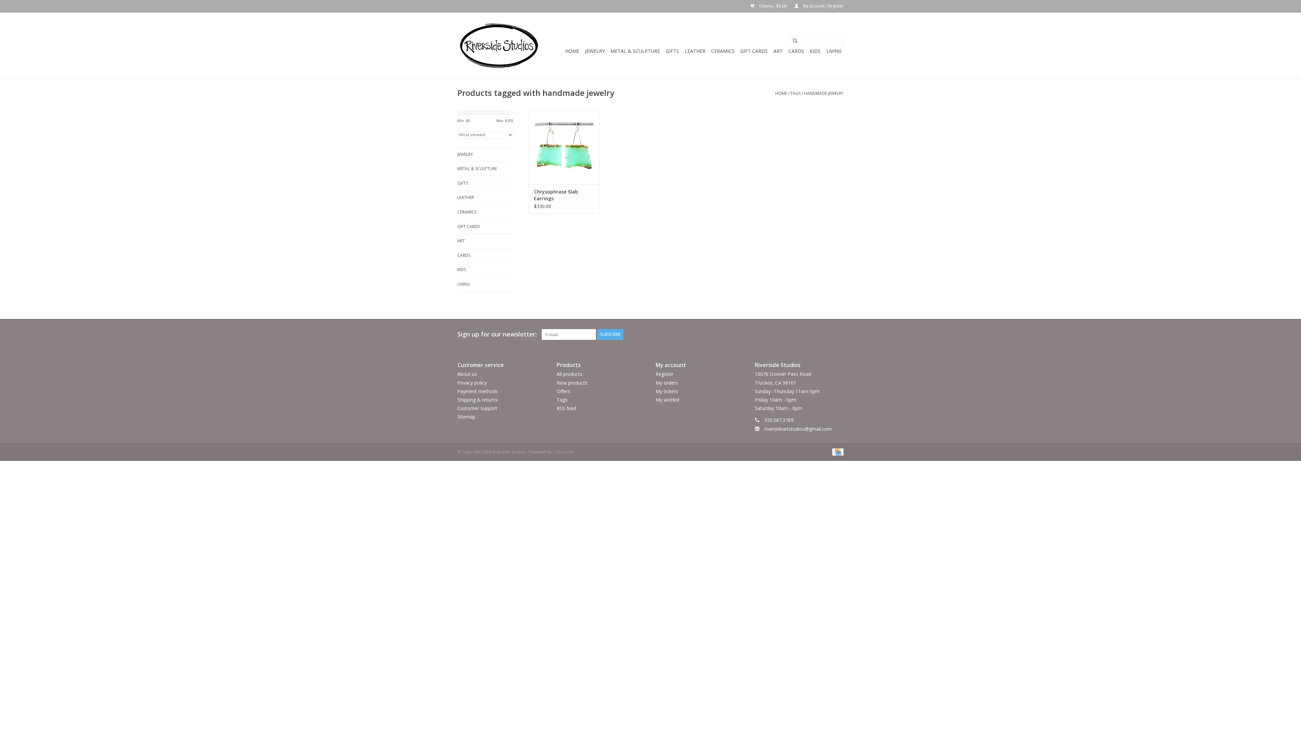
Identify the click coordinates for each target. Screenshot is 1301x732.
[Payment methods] (837, 451)
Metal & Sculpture (635, 51)
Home (572, 51)
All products (569, 374)
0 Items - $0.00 (773, 6)
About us (467, 374)
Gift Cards (754, 51)
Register (665, 374)
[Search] (792, 41)
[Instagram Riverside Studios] (838, 334)
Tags (795, 93)
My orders (667, 383)
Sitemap (466, 416)
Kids (815, 51)
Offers (563, 391)
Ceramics (723, 51)
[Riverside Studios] (498, 46)
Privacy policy (472, 383)
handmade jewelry (824, 93)
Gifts (672, 51)
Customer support (477, 408)
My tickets (667, 391)
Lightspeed (563, 452)
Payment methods (477, 391)
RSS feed (566, 408)
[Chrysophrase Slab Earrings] (564, 147)
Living (834, 51)
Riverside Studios (778, 365)
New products (572, 383)
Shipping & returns (477, 399)
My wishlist (668, 399)
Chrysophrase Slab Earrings (556, 195)
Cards (796, 51)
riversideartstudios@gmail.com (798, 429)
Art (778, 51)
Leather (695, 51)
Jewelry (595, 51)
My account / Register (823, 6)
